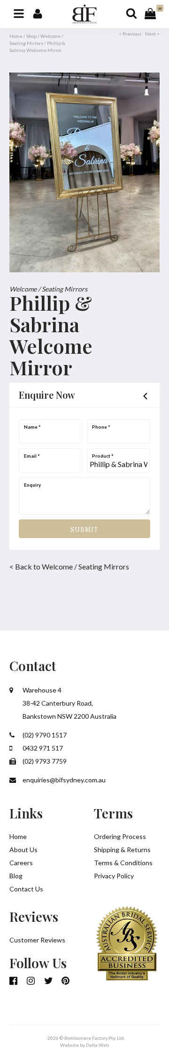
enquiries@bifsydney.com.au (63, 780)
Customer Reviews (37, 940)
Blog (16, 876)
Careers (21, 863)
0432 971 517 (42, 748)
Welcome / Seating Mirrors (48, 289)
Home (16, 36)
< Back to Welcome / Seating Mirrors (69, 566)
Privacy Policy (114, 876)
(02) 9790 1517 (44, 735)
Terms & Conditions (123, 863)
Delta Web (97, 1045)
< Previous (130, 33)
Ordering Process (120, 836)
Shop (31, 36)
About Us (23, 850)
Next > (152, 33)
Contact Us (26, 889)
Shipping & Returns (122, 850)
